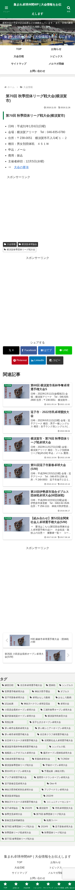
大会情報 (11, 244)
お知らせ (55, 862)
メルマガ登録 (55, 872)
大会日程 (19, 867)
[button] (55, 360)
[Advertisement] (37, 205)
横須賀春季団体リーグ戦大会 (21, 249)
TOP (19, 862)
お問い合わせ (37, 878)
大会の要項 (21, 167)
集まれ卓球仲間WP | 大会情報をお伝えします (37, 9)
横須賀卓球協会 (29, 244)
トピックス (55, 867)
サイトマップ (19, 872)
